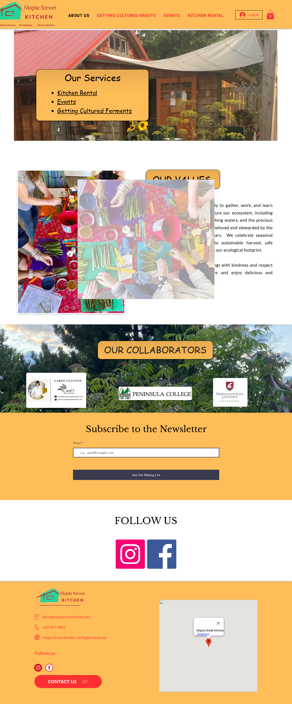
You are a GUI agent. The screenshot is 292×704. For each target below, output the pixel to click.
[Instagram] (130, 554)
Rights (87, 638)
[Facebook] (161, 554)
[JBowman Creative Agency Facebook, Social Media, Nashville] (49, 668)
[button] (270, 14)
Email (77, 442)
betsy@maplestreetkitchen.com (66, 617)
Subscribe (107, 429)
